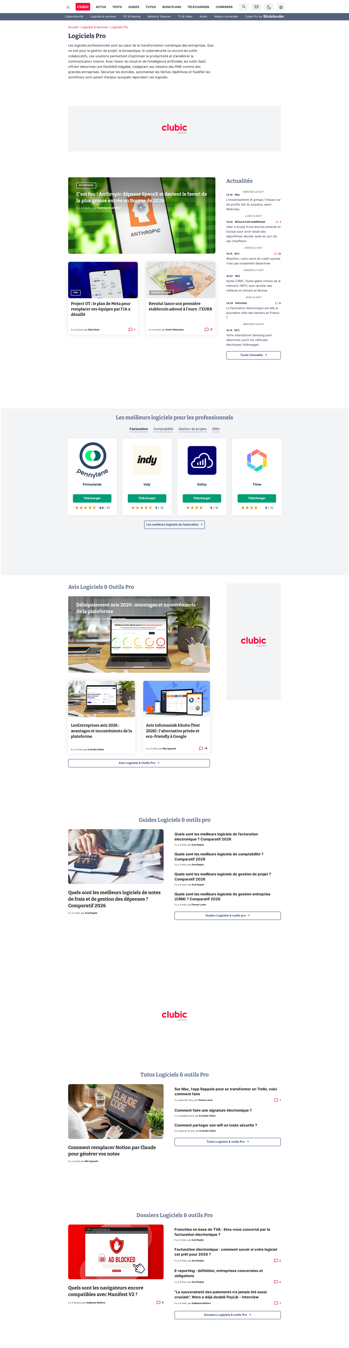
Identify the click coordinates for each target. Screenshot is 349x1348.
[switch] (269, 7)
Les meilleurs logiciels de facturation (172, 524)
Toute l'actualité (251, 355)
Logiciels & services (103, 16)
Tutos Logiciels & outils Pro (225, 1141)
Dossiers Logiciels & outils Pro (225, 1314)
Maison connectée (226, 16)
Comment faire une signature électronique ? (213, 1110)
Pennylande (92, 484)
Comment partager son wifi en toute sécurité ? (215, 1125)
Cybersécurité (74, 16)
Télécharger (198, 7)
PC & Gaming (131, 16)
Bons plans (171, 7)
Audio (203, 16)
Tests (117, 7)
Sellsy (202, 484)
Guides (133, 7)
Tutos (151, 7)
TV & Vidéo (185, 16)
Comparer (224, 7)
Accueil (73, 27)
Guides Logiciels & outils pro (226, 915)
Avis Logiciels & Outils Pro (137, 763)
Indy (147, 484)
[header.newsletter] (256, 7)
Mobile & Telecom (159, 16)
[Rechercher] (244, 7)
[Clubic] (82, 7)
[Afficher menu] (68, 7)
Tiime (256, 484)
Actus (101, 7)
